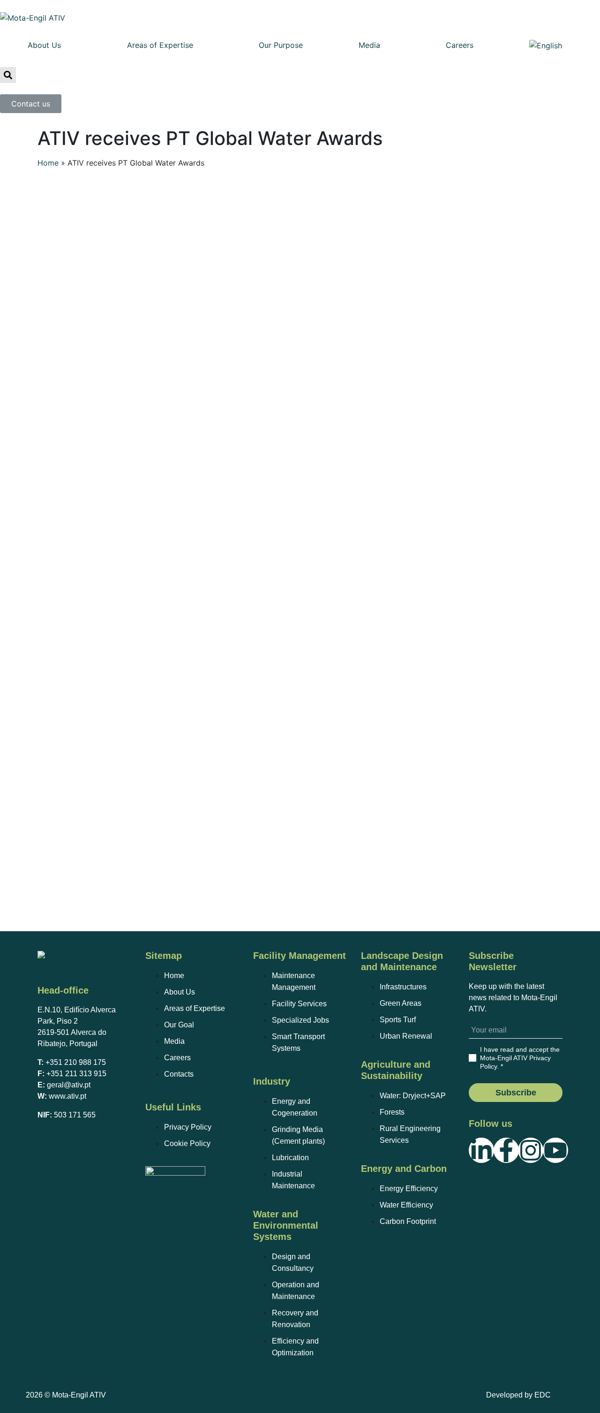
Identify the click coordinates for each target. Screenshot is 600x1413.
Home (48, 162)
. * (520, 1058)
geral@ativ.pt (68, 1085)
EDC (542, 1395)
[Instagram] (530, 1150)
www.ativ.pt (67, 1096)
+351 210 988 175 (75, 1062)
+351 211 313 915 (76, 1074)
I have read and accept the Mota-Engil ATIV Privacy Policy (520, 1058)
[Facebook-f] (506, 1150)
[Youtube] (555, 1150)
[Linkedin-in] (481, 1150)
